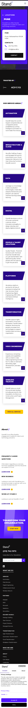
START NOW (14, 528)
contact (14, 55)
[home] (7, 3)
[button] (24, 3)
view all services (14, 412)
